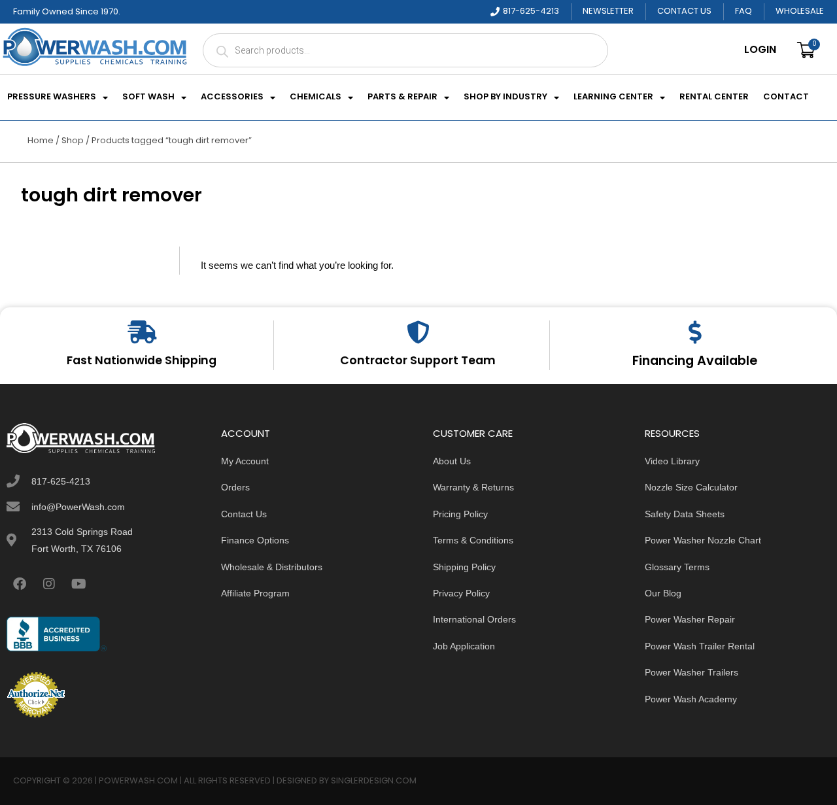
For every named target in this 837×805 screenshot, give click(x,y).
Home (40, 141)
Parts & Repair (402, 97)
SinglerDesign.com (374, 781)
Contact (786, 97)
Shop (72, 141)
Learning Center (613, 97)
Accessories (232, 97)
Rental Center (714, 97)
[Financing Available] (694, 331)
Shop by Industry (505, 97)
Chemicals (315, 97)
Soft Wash (148, 97)
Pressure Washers (51, 97)
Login (760, 50)
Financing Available (694, 361)
